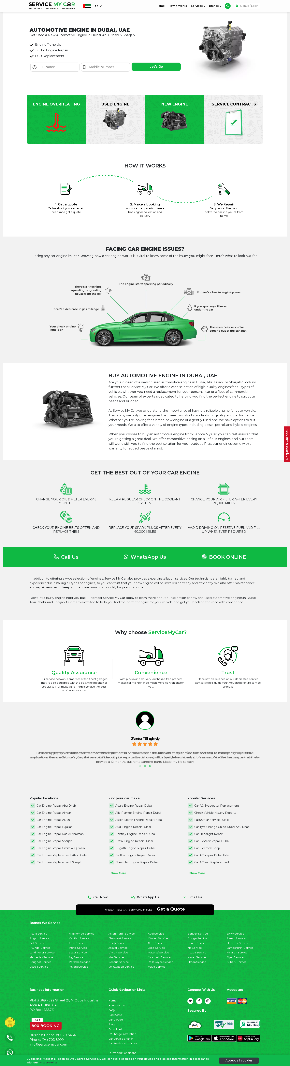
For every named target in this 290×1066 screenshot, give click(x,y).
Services (197, 5)
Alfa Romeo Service (81, 933)
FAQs (112, 1010)
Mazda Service (196, 952)
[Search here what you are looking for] (228, 6)
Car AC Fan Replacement (211, 862)
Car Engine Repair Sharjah (54, 841)
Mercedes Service (41, 957)
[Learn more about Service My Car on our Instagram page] (208, 1001)
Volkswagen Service (121, 966)
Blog (112, 1024)
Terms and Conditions (122, 1052)
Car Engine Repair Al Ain (53, 820)
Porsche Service (79, 962)
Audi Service (156, 933)
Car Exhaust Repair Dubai (211, 841)
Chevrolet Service (120, 938)
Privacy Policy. (48, 1062)
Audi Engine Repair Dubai (133, 827)
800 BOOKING (46, 1025)
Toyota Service (78, 966)
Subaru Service (237, 962)
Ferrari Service (236, 938)
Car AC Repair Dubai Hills (211, 855)
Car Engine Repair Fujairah (54, 827)
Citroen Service (158, 938)
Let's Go (156, 66)
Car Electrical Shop (207, 848)
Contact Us (115, 1014)
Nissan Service (196, 957)
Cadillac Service (79, 938)
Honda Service (197, 943)
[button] (140, 766)
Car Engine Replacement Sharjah (59, 862)
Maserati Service (158, 952)
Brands (214, 5)
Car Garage (116, 1019)
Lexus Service (78, 952)
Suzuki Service (39, 966)
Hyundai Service (40, 947)
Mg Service (76, 957)
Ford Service (77, 943)
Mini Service (116, 957)
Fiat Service (37, 943)
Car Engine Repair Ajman (53, 813)
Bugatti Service (40, 938)
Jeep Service (156, 947)
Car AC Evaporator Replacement (216, 805)
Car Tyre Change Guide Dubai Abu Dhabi (222, 827)
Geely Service (117, 943)
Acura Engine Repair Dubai (133, 805)
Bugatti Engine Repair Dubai (135, 848)
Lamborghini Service (240, 947)
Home (161, 5)
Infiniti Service (78, 947)
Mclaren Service (237, 952)
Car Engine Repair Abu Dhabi (56, 805)
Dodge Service (197, 938)
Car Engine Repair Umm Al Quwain (60, 848)
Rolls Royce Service (160, 962)
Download (115, 1029)
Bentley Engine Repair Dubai (135, 834)
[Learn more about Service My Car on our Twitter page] (190, 1001)
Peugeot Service (40, 962)
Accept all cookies (239, 1060)
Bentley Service (197, 933)
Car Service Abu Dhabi (123, 1043)
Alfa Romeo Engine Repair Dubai (138, 813)
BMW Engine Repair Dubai (134, 841)
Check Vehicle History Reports (215, 813)
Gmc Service (156, 943)
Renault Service (119, 962)
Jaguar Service (118, 947)
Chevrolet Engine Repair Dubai (136, 862)
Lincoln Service (118, 952)
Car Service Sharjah (121, 1038)
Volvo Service (157, 966)
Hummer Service (238, 943)
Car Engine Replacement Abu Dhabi (61, 855)
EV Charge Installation (122, 1034)
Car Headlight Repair (208, 834)
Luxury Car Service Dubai (211, 820)
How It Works (178, 5)
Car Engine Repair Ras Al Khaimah (60, 834)
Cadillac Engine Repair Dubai (135, 855)
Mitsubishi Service (159, 957)
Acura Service (38, 933)
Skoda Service (196, 962)
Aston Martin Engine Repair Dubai (138, 820)
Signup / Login (248, 5)
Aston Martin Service (122, 933)
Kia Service (194, 947)
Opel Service (235, 957)
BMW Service (235, 933)
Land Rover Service (42, 952)
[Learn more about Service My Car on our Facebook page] (199, 1001)
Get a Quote (171, 909)
